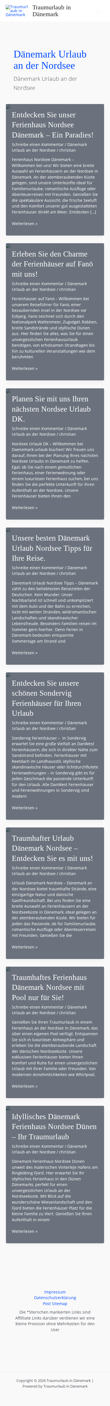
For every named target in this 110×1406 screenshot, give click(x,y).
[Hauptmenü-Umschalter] (99, 11)
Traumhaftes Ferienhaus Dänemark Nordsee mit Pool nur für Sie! (49, 987)
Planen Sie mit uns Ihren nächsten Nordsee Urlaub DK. (51, 409)
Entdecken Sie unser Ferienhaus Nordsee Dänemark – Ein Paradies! (53, 125)
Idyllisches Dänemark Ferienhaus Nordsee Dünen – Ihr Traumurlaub (54, 1126)
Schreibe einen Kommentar (38, 144)
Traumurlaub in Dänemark (51, 11)
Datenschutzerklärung (55, 1297)
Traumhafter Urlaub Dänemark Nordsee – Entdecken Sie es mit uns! (52, 848)
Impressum (55, 1292)
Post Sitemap (55, 1303)
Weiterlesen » (25, 224)
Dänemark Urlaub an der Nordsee (49, 147)
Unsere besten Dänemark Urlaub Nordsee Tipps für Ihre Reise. (52, 548)
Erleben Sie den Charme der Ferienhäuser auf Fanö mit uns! (52, 264)
